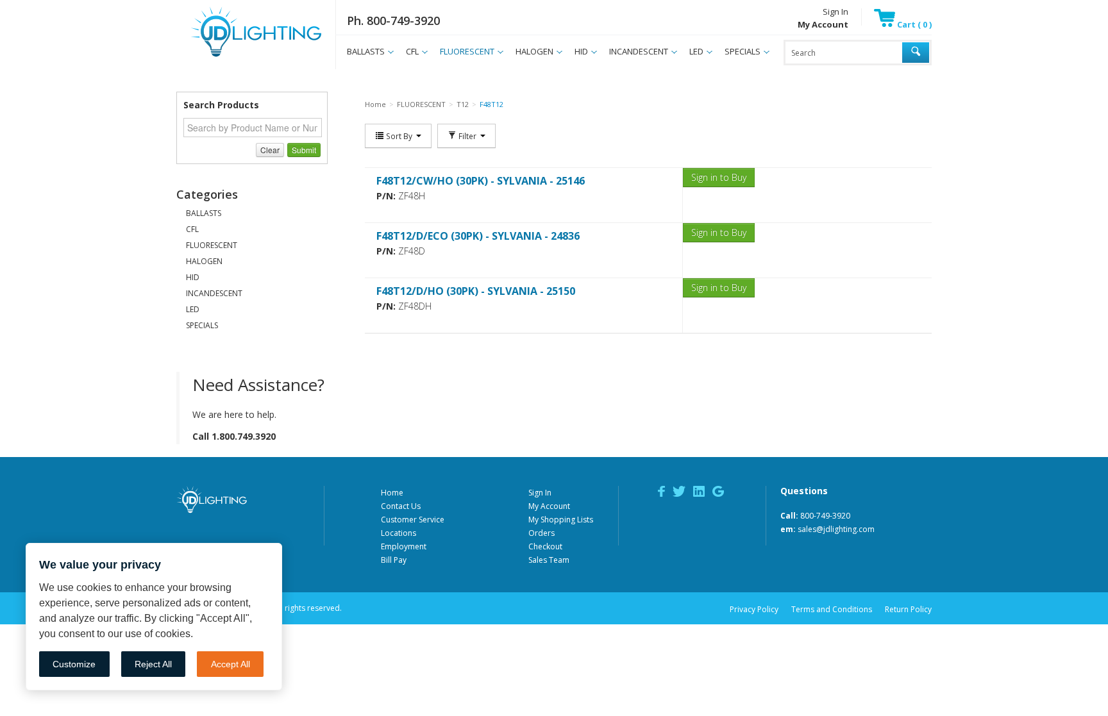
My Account (549, 506)
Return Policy (908, 609)
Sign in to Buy (718, 177)
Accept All (230, 664)
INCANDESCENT (638, 51)
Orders (541, 533)
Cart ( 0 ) (913, 24)
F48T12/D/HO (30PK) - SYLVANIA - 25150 (475, 291)
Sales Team (548, 559)
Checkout (545, 546)
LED (696, 51)
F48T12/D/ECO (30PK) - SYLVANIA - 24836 (478, 236)
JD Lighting (239, 56)
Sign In (835, 11)
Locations (398, 533)
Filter (467, 136)
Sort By (399, 136)
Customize (74, 664)
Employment (403, 546)
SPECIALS (742, 51)
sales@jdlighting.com (836, 529)
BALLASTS (366, 51)
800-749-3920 (825, 515)
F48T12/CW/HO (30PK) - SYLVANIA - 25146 (480, 181)
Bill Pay (394, 559)
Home (392, 492)
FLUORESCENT (467, 51)
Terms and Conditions (831, 609)
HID (581, 51)
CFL (412, 51)
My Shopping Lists (560, 519)
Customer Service (412, 519)
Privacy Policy (754, 609)
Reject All (153, 664)
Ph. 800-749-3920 (393, 20)
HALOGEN (534, 51)
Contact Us (401, 506)
